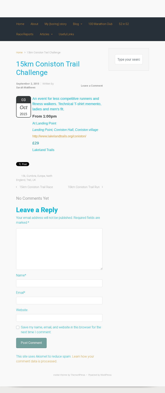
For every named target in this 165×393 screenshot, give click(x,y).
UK (34, 179)
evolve (57, 375)
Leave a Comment (92, 85)
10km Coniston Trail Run (84, 187)
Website (22, 310)
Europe (41, 175)
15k (23, 175)
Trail (29, 179)
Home (19, 52)
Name (21, 275)
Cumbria (31, 175)
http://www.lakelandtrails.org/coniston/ (59, 136)
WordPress (105, 375)
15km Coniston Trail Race (36, 187)
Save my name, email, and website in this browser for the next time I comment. (61, 329)
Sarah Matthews (25, 87)
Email (20, 293)
